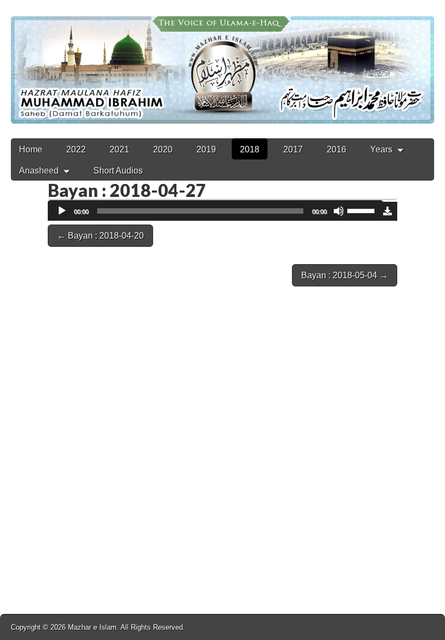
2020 (163, 149)
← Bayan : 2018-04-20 (100, 235)
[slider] (362, 210)
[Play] (61, 211)
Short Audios (118, 170)
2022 (76, 149)
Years (381, 149)
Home (30, 149)
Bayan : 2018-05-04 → (344, 275)
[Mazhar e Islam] (222, 62)
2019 (206, 149)
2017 (293, 149)
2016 (336, 149)
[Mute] (338, 211)
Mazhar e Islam (92, 627)
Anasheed (39, 170)
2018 (249, 149)
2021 (119, 149)
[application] (215, 211)
